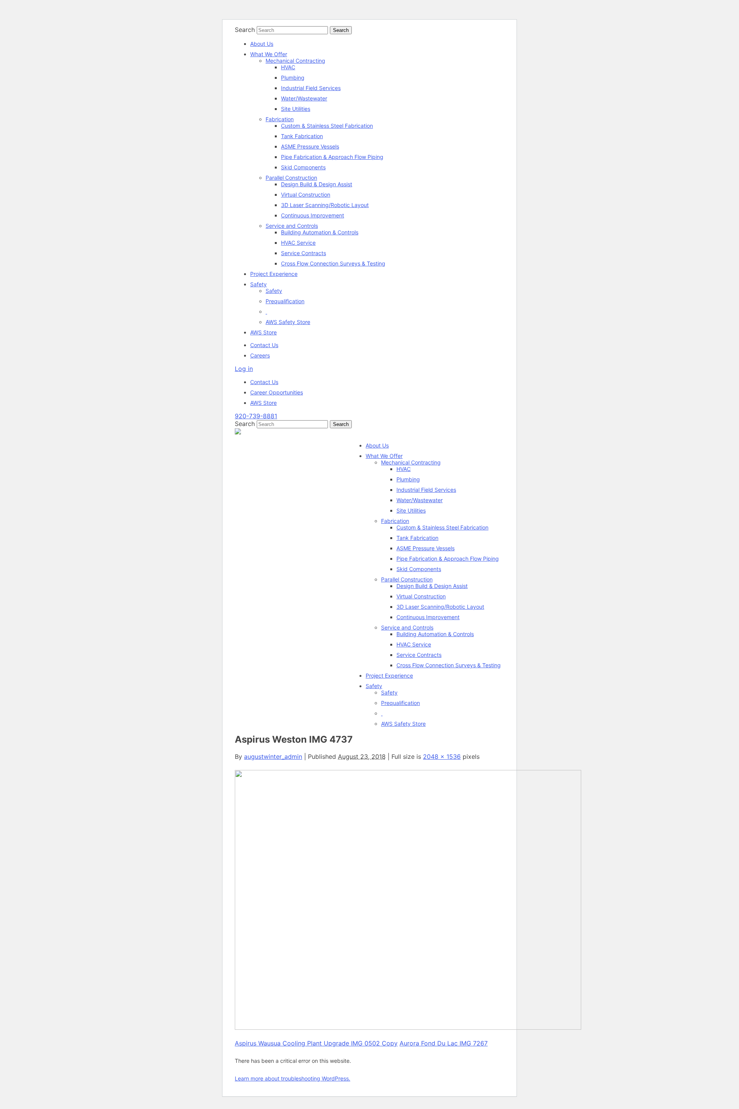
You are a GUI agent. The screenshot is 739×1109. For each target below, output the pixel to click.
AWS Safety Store (288, 322)
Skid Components (303, 167)
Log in (244, 368)
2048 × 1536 (442, 756)
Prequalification (285, 301)
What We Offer (268, 54)
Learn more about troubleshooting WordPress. (292, 1078)
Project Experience (274, 274)
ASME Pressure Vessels (310, 146)
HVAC (288, 67)
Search (245, 29)
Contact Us (264, 345)
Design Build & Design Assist (316, 184)
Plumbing (292, 77)
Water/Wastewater (304, 98)
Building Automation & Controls (319, 232)
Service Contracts (303, 253)
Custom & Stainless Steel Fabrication (327, 125)
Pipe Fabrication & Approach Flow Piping (332, 157)
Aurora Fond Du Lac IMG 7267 (444, 1043)
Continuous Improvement (312, 215)
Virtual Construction (305, 194)
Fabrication (280, 119)
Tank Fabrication (302, 136)
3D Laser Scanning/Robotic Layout (325, 205)
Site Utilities (295, 108)
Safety (258, 284)
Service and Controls (292, 225)
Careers (260, 355)
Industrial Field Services (311, 88)
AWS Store (263, 332)
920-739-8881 (256, 416)
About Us (261, 43)
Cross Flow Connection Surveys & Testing (333, 263)
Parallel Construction (291, 177)
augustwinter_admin (273, 756)
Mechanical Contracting (295, 60)
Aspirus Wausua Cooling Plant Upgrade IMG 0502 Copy (316, 1043)
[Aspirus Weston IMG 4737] (408, 1027)
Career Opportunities (276, 392)
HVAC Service (298, 242)
